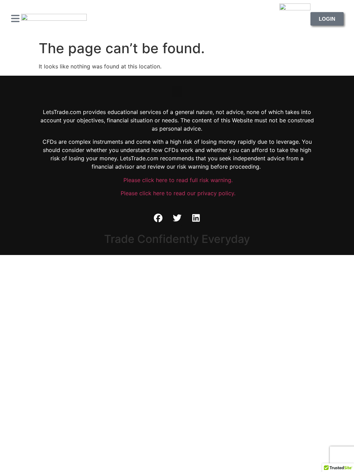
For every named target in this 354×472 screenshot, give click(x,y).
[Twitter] (177, 218)
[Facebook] (158, 218)
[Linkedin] (196, 218)
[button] (177, 91)
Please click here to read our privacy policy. (177, 193)
